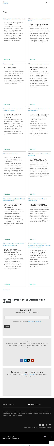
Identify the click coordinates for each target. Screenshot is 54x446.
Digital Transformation (19, 28)
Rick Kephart (38, 118)
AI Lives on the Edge (10, 67)
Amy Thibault (7, 159)
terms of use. (38, 321)
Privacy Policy (27, 427)
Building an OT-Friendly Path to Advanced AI (13, 23)
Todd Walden (7, 26)
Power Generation (43, 119)
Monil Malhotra (14, 209)
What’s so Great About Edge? (12, 157)
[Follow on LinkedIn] (25, 360)
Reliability (41, 164)
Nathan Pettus (39, 208)
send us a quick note (29, 374)
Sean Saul (13, 26)
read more (7, 59)
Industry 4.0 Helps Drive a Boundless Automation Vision (39, 204)
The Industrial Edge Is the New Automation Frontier (39, 25)
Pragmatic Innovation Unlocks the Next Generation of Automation (13, 116)
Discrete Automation (34, 259)
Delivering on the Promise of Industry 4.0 (38, 68)
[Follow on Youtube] (32, 360)
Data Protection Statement (45, 427)
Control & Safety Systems (9, 28)
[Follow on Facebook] (21, 360)
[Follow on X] (28, 360)
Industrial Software (8, 161)
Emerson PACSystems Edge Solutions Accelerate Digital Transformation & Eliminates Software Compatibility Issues (39, 253)
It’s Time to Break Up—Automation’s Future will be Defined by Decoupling (12, 250)
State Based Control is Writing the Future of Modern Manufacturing (13, 205)
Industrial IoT (19, 159)
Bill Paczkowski (34, 257)
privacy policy (30, 321)
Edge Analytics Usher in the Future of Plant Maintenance (38, 160)
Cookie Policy (35, 427)
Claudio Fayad (13, 70)
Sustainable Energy (33, 121)
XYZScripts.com (33, 445)
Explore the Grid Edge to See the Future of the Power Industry (39, 115)
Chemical (45, 257)
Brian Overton (39, 163)
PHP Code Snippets (21, 445)
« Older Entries (6, 290)
